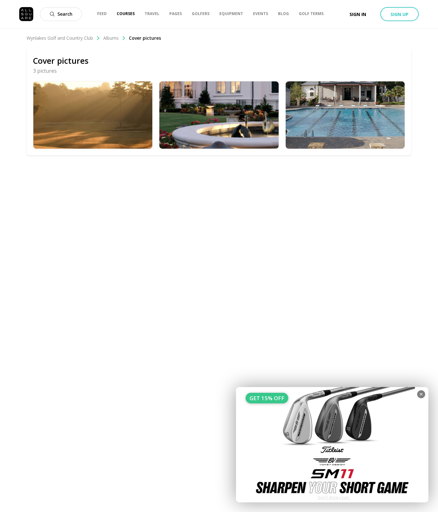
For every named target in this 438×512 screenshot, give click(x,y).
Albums (111, 38)
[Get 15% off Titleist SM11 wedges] (332, 444)
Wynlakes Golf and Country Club (60, 38)
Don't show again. (334, 497)
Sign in (358, 14)
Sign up (400, 14)
